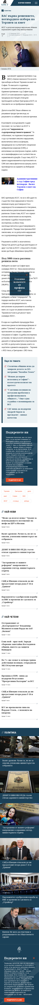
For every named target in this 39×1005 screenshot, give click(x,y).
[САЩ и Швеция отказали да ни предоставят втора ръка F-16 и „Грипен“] (19, 849)
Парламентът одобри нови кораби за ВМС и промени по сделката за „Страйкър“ (20, 899)
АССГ (5, 501)
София (15, 496)
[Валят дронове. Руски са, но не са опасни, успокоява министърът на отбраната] (19, 747)
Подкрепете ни (15, 480)
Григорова (18, 491)
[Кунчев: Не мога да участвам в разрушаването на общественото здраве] (19, 919)
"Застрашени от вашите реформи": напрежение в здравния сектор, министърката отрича (18, 830)
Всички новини (24, 3)
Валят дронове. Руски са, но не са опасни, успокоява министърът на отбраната (18, 763)
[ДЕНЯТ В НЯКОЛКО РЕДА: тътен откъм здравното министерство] (19, 782)
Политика (7, 10)
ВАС (24, 496)
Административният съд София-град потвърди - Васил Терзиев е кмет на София (27, 184)
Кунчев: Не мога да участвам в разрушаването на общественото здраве (18, 934)
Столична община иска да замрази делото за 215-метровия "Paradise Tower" (21, 369)
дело (29, 491)
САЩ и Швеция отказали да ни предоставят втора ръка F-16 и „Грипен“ (16, 865)
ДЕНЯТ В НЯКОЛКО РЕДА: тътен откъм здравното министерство (17, 796)
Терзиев (6, 491)
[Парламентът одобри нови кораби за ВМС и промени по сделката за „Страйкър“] (19, 884)
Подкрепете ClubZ (14, 1000)
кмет (5, 496)
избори (26, 501)
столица (16, 501)
